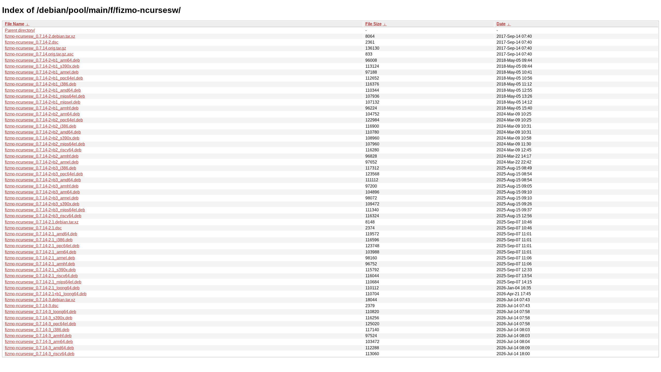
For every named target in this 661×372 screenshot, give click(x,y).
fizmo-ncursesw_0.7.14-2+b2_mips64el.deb (45, 144)
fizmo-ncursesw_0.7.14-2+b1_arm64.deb (42, 60)
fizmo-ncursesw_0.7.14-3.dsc (31, 306)
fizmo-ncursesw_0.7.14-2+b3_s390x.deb (42, 204)
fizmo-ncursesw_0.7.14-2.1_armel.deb (40, 258)
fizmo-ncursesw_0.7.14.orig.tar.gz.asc (39, 54)
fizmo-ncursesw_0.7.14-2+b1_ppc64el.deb (44, 78)
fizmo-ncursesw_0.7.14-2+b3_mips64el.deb (45, 210)
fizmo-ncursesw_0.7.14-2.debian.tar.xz (40, 36)
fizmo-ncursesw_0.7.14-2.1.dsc (33, 228)
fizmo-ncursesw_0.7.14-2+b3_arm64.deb (42, 192)
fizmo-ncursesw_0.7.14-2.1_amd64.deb (41, 234)
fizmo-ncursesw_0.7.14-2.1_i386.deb (39, 240)
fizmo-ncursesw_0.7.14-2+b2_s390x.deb (42, 138)
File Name (14, 24)
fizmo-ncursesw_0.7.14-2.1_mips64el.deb (43, 282)
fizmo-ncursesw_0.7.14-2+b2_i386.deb (40, 126)
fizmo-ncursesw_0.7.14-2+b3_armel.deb (41, 198)
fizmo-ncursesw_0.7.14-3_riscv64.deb (39, 354)
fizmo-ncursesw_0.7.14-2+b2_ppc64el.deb (44, 120)
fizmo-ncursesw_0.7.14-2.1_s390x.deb (40, 270)
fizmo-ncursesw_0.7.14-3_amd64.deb (39, 348)
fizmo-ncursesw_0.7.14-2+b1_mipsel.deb (42, 102)
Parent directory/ (20, 30)
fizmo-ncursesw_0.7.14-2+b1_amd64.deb (43, 90)
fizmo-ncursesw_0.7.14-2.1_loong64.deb (42, 288)
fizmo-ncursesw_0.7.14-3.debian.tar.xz (40, 300)
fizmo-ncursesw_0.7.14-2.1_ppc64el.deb (42, 246)
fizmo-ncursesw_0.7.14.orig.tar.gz (35, 48)
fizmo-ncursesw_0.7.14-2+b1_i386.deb (40, 84)
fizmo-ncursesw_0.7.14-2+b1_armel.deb (41, 72)
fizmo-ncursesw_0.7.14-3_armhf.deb (38, 336)
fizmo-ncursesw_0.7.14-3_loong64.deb (40, 311)
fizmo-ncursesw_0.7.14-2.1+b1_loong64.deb (45, 294)
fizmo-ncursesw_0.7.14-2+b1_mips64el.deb (45, 96)
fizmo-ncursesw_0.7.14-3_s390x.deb (38, 318)
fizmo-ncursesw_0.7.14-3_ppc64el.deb (40, 324)
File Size (373, 24)
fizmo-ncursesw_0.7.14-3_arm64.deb (39, 341)
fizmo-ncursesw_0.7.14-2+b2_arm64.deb (42, 114)
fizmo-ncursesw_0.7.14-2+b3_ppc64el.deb (44, 174)
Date (501, 24)
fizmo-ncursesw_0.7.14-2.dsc (31, 42)
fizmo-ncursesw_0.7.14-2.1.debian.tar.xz (41, 222)
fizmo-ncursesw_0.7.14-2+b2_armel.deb (41, 162)
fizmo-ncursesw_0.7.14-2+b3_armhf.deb (41, 186)
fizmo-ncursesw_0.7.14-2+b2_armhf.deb (41, 156)
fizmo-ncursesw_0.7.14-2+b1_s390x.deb (42, 66)
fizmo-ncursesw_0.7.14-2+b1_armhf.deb (41, 108)
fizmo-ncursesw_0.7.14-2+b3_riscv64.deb (43, 216)
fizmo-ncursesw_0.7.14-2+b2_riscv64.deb (43, 150)
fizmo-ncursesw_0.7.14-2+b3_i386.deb (40, 168)
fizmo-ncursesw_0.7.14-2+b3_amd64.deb (43, 180)
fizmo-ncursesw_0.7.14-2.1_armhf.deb (40, 264)
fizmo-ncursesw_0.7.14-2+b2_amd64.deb (43, 132)
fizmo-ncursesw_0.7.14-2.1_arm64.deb (40, 252)
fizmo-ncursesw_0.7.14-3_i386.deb (37, 330)
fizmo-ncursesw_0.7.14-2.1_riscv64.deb (41, 276)
